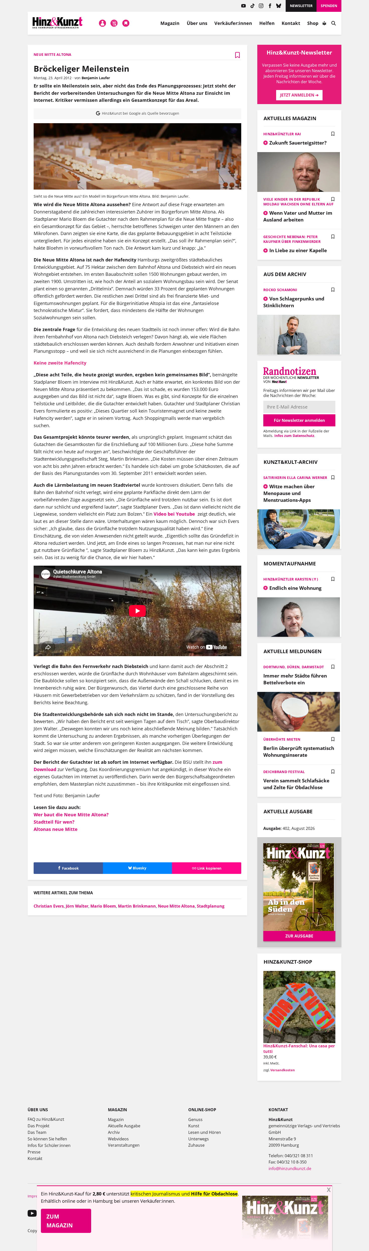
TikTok (252, 6)
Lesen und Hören (204, 1132)
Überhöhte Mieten (281, 739)
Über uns (197, 23)
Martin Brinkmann (137, 906)
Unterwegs (198, 1139)
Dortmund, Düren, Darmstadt (293, 666)
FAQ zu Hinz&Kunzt (46, 1119)
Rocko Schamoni (280, 289)
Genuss (195, 1119)
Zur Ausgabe (299, 936)
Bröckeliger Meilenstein (81, 68)
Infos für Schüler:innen (49, 1145)
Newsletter (301, 5)
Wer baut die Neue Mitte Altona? (71, 815)
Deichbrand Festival (284, 771)
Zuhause (196, 1145)
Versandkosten (282, 1070)
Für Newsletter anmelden (299, 420)
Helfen (267, 23)
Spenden (329, 5)
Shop (312, 23)
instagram (261, 6)
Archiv (114, 1132)
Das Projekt (38, 1126)
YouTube (243, 6)
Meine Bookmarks (126, 23)
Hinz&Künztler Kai (282, 133)
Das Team (37, 1132)
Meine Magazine (114, 23)
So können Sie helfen (47, 1139)
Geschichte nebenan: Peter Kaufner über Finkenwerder (292, 239)
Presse (34, 1152)
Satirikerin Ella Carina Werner (295, 477)
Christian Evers (49, 906)
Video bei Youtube (174, 514)
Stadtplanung (210, 906)
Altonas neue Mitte (56, 829)
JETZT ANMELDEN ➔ (299, 95)
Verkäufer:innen (233, 23)
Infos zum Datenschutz (294, 435)
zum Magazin (59, 1221)
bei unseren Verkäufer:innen (144, 1201)
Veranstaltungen (124, 1145)
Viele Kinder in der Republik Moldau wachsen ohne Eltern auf (298, 201)
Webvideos (118, 1139)
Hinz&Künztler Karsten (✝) (290, 579)
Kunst (193, 1126)
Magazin (170, 23)
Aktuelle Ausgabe (124, 1126)
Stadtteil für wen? (54, 822)
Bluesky (278, 6)
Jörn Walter (77, 906)
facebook (270, 6)
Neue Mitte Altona (176, 906)
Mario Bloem (103, 906)
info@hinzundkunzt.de (290, 1168)
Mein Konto (102, 23)
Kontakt (291, 23)
